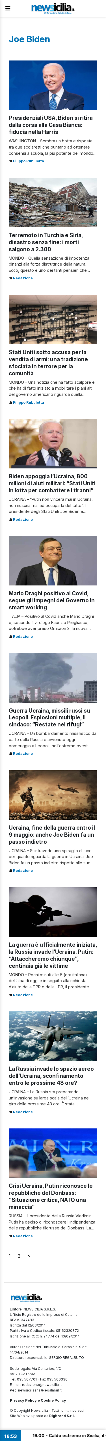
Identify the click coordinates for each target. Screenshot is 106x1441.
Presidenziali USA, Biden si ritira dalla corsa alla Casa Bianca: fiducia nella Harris (51, 125)
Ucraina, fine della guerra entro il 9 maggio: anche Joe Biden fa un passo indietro (52, 834)
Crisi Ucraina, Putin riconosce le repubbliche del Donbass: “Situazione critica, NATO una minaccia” (51, 1196)
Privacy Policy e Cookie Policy (38, 1400)
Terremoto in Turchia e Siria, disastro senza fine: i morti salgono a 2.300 (46, 242)
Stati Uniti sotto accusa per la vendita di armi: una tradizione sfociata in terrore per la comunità (48, 363)
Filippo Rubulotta (28, 161)
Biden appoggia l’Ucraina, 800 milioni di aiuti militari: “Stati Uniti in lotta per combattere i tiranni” (52, 483)
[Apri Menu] (7, 8)
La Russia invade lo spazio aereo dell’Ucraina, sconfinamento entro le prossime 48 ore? (51, 1075)
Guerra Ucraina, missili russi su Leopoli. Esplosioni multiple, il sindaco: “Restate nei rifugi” (49, 717)
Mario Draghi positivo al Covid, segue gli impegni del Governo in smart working (52, 600)
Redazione (23, 278)
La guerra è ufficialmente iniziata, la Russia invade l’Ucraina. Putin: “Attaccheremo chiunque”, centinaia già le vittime (53, 955)
